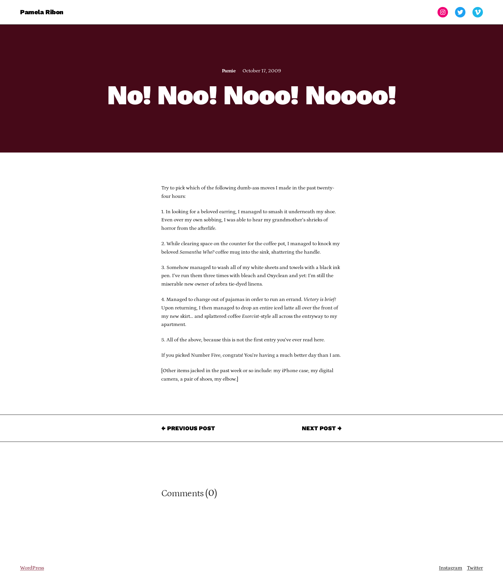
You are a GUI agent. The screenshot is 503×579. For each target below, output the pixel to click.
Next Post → (322, 428)
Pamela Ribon (41, 12)
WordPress (32, 568)
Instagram (450, 568)
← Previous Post (188, 428)
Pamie (228, 71)
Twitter (475, 568)
